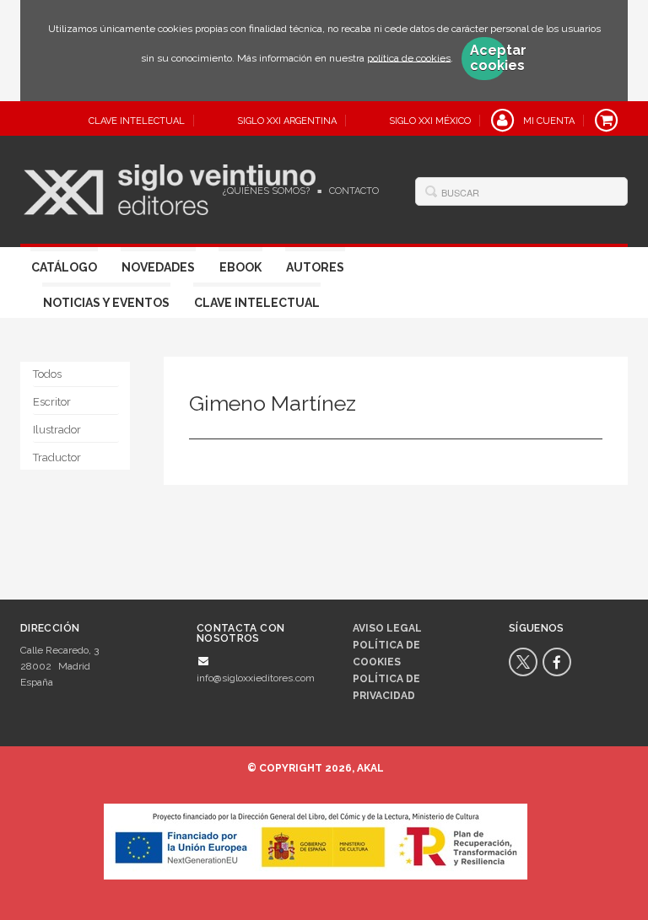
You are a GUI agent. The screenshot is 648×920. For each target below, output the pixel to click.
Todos (47, 374)
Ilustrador (57, 429)
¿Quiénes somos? (266, 191)
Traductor (57, 457)
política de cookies (409, 57)
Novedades (158, 267)
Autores (315, 267)
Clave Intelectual (257, 302)
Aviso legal (387, 628)
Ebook (240, 267)
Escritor (52, 401)
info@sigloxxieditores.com (256, 678)
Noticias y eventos (106, 302)
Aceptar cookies (488, 58)
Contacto (354, 191)
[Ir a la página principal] (170, 187)
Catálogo (64, 267)
